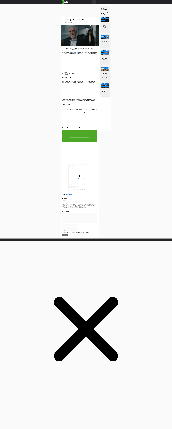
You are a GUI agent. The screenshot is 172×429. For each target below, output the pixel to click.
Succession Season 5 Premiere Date (74, 204)
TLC (104, 67)
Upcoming (74, 52)
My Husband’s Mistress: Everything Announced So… (104, 26)
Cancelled (88, 49)
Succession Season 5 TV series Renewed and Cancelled (74, 205)
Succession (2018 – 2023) (70, 194)
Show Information (65, 74)
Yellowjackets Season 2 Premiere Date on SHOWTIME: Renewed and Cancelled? (74, 207)
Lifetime (105, 17)
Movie (108, 83)
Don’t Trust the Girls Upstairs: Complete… (104, 43)
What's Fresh (106, 36)
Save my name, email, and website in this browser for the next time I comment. (76, 232)
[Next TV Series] (65, 2)
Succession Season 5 (66, 204)
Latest (102, 17)
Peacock (107, 50)
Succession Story (65, 72)
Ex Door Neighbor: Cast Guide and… (104, 91)
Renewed (83, 49)
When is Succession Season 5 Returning (69, 73)
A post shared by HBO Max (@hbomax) (79, 189)
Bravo (102, 50)
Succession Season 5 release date (85, 204)
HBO (66, 195)
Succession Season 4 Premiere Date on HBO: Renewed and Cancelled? (73, 206)
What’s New (102, 20)
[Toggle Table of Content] (95, 71)
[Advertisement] (80, 10)
